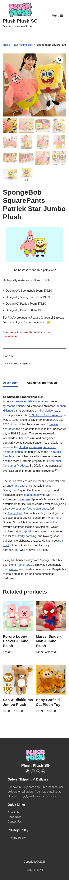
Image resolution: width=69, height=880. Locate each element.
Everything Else (23, 44)
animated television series (32, 401)
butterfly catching (25, 536)
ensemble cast (16, 485)
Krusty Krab (14, 513)
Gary (15, 549)
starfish (13, 569)
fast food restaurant (33, 508)
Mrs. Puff (53, 517)
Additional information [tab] (42, 382)
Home (6, 44)
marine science (16, 406)
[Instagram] (38, 771)
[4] (56, 469)
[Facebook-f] (33, 771)
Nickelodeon (46, 410)
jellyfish (29, 531)
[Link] (27, 771)
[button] (59, 59)
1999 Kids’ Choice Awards (45, 415)
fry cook (10, 508)
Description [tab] (10, 382)
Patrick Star (24, 564)
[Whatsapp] (43, 771)
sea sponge (31, 494)
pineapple (24, 499)
